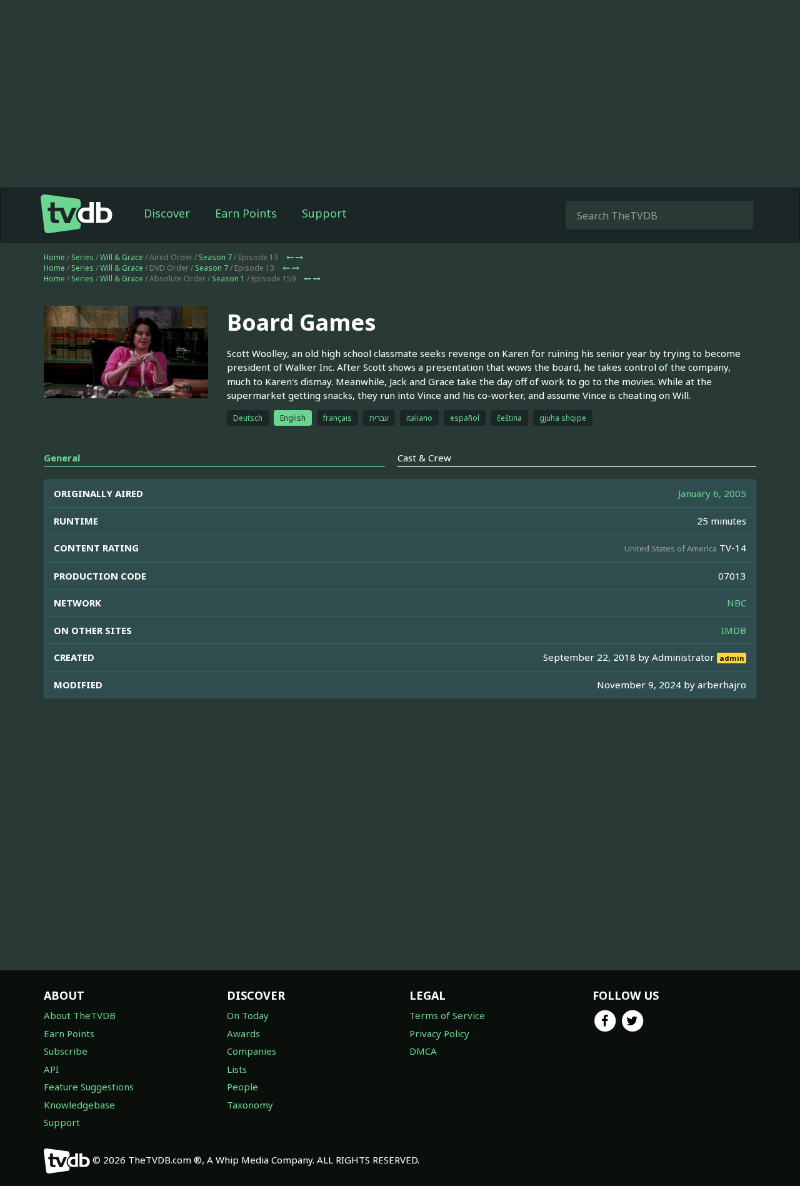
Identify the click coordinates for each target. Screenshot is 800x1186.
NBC (736, 602)
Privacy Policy (439, 1033)
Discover (167, 213)
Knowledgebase (79, 1104)
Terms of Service (447, 1015)
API (51, 1069)
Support (324, 213)
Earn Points (246, 213)
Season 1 (228, 278)
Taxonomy (250, 1104)
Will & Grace (121, 257)
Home (54, 257)
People (242, 1086)
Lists (237, 1069)
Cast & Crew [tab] (424, 457)
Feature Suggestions (89, 1086)
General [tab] (62, 457)
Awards (243, 1033)
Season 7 (215, 257)
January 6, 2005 (712, 493)
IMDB (733, 630)
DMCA (423, 1051)
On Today (248, 1015)
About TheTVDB (80, 1015)
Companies (251, 1051)
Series (82, 257)
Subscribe (66, 1051)
